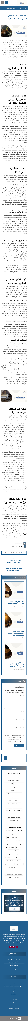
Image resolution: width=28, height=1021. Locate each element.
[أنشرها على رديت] (11, 553)
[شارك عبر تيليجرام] (8, 553)
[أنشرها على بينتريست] (14, 553)
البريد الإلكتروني (19, 719)
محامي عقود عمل (19, 857)
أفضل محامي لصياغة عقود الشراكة (13, 777)
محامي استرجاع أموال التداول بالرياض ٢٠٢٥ (13, 827)
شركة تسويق (10, 1008)
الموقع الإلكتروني (18, 727)
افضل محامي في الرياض (13, 797)
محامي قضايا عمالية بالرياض (14, 877)
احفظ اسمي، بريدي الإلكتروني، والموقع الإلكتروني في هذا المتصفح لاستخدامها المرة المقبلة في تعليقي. (13, 738)
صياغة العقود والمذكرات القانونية (14, 817)
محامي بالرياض (19, 830)
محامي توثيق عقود (18, 840)
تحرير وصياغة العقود (17, 807)
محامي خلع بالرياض (19, 844)
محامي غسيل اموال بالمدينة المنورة (13, 861)
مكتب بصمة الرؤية (8, 881)
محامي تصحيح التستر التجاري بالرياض (13, 837)
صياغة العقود (8, 810)
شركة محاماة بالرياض (18, 810)
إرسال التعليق (19, 746)
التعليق (21, 696)
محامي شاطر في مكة (9, 844)
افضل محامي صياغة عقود (14, 787)
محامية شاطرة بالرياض (10, 830)
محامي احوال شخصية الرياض (14, 824)
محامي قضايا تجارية (18, 874)
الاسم (21, 712)
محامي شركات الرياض (10, 847)
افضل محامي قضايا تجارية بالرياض (14, 804)
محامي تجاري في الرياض (13, 834)
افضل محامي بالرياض (9, 783)
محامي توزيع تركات (9, 840)
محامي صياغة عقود (17, 854)
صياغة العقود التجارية (14, 814)
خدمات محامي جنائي (18, 57)
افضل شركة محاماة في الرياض (13, 780)
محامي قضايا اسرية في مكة (14, 867)
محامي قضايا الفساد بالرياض (14, 871)
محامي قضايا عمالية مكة (18, 881)
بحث (5, 758)
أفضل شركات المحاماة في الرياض (14, 773)
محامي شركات (19, 847)
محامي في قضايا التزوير (9, 864)
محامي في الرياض (19, 864)
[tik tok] (17, 947)
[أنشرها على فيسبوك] (19, 553)
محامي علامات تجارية (9, 857)
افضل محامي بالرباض (19, 783)
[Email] (10, 947)
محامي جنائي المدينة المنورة (17, 546)
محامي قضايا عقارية (9, 874)
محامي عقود (9, 854)
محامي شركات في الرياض (14, 851)
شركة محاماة (8, 807)
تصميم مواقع (17, 1008)
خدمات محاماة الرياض (18, 543)
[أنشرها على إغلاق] (17, 553)
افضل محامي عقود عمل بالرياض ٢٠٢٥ (14, 793)
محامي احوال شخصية (14, 820)
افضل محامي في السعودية (14, 800)
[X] (13, 947)
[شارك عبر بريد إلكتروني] (6, 553)
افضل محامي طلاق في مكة (14, 790)
